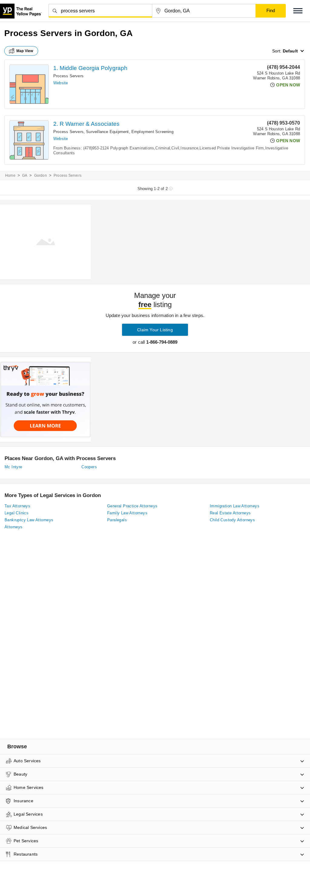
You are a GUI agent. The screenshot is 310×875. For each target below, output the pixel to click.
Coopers (89, 467)
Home (10, 175)
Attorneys (14, 527)
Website (60, 83)
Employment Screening (152, 131)
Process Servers (68, 76)
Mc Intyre (13, 467)
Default (290, 50)
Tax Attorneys (17, 506)
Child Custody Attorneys (232, 520)
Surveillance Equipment (107, 131)
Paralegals (117, 520)
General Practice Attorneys (132, 506)
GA (24, 175)
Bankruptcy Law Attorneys (29, 520)
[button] (297, 10)
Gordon (40, 175)
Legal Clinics (16, 513)
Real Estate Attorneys (230, 513)
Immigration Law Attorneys (234, 506)
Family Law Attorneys (127, 513)
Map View (24, 51)
